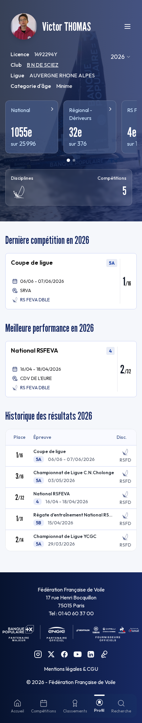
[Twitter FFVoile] (51, 654)
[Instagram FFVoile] (38, 654)
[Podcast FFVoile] (104, 654)
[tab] (68, 160)
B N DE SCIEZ (42, 64)
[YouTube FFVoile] (77, 654)
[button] (71, 281)
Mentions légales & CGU (71, 669)
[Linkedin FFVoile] (91, 654)
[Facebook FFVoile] (64, 654)
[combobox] (121, 56)
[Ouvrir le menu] (127, 26)
